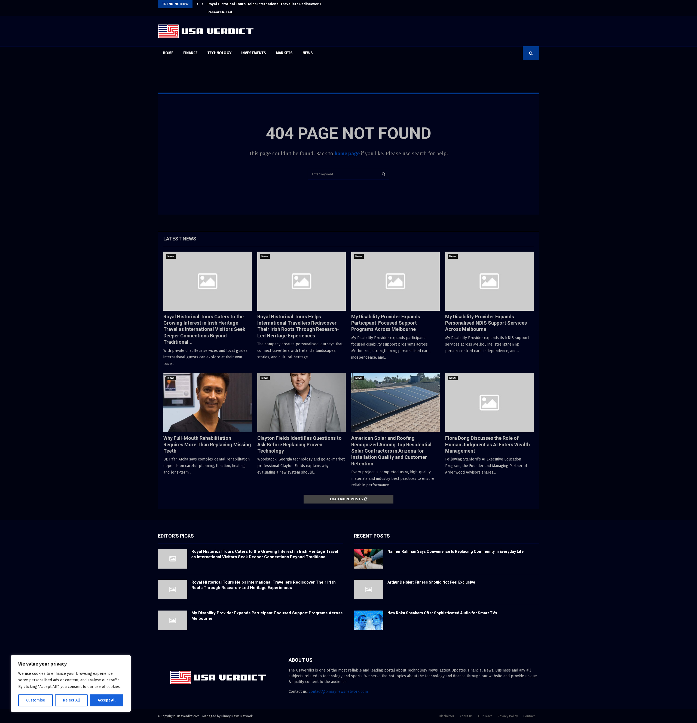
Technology (219, 53)
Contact (529, 716)
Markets (284, 53)
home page (347, 154)
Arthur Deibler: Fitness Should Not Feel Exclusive (431, 582)
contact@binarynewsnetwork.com (338, 691)
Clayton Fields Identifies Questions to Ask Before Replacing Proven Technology (299, 444)
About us (466, 716)
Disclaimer (446, 716)
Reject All (71, 700)
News (307, 53)
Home (168, 53)
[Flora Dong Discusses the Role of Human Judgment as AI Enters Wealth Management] (489, 402)
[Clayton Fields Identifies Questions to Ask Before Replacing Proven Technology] (301, 402)
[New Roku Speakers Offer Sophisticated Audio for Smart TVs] (368, 620)
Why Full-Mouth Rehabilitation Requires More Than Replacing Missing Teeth (207, 444)
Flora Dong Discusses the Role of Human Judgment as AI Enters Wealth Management (487, 444)
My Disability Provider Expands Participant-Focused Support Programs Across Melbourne (285, 4)
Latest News (179, 239)
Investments (253, 53)
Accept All (106, 700)
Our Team (485, 716)
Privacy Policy (508, 716)
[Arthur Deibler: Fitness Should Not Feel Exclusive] (368, 589)
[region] (71, 683)
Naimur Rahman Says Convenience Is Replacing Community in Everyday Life (455, 551)
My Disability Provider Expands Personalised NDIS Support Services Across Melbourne (486, 323)
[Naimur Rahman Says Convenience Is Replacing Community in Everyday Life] (368, 559)
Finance (190, 53)
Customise (35, 700)
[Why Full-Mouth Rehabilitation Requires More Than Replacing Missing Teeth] (207, 402)
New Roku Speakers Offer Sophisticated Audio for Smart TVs (442, 613)
